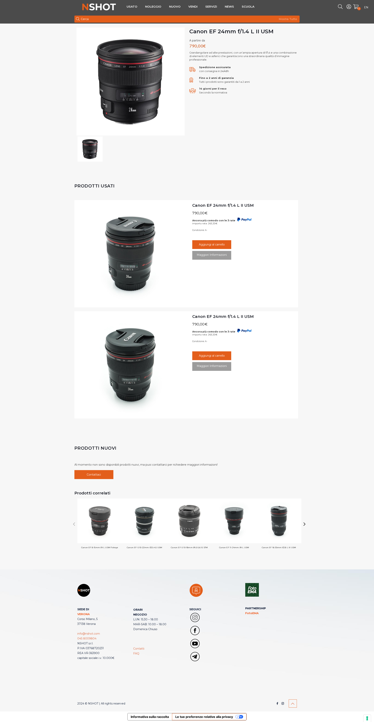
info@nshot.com (88, 633)
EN (366, 7)
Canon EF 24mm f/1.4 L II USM (223, 205)
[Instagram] (283, 703)
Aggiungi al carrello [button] (212, 244)
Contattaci (94, 474)
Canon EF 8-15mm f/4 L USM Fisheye (99, 547)
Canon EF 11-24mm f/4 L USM (234, 547)
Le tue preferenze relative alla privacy (204, 717)
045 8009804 (86, 638)
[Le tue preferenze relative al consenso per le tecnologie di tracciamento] (367, 718)
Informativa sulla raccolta (150, 717)
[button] (304, 524)
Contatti (138, 648)
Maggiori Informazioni (212, 255)
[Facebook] (277, 703)
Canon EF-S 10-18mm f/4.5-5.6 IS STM (189, 547)
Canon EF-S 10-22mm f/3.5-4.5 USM (144, 547)
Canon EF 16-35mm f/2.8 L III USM (279, 547)
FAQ (136, 653)
